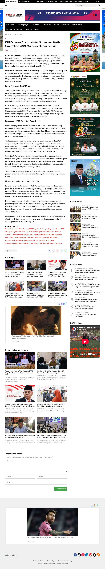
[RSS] (98, 555)
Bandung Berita (14, 50)
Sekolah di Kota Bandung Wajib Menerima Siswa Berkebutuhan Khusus (86, 300)
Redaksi (36, 561)
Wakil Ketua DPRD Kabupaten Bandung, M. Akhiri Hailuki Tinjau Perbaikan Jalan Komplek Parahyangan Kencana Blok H (91, 227)
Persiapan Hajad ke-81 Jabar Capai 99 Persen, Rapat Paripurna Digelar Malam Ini (33, 232)
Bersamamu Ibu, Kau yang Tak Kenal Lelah (85, 315)
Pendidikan (47, 25)
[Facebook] (75, 555)
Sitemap (69, 561)
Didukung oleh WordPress (46, 564)
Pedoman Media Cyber (48, 561)
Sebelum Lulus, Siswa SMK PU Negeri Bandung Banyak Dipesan (87, 293)
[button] (95, 5)
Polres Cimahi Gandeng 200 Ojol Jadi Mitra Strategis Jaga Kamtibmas (90, 217)
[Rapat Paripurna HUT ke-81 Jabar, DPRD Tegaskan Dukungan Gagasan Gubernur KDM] (14, 265)
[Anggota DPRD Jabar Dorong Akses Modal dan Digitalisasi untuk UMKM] (36, 286)
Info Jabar (10, 25)
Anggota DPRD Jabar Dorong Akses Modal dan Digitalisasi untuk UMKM (29, 240)
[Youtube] (90, 555)
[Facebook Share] (49, 251)
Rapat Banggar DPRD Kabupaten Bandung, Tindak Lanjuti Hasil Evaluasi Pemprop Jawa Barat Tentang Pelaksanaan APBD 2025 (90, 255)
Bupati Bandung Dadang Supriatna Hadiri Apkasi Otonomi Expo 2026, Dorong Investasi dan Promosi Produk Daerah (90, 245)
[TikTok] (94, 555)
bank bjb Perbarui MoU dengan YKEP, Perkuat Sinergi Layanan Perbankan (90, 208)
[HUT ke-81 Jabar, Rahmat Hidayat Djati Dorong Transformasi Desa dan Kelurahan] (57, 265)
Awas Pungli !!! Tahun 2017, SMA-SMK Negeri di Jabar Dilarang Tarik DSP (87, 286)
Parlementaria (77, 25)
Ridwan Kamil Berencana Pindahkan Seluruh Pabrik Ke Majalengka (87, 271)
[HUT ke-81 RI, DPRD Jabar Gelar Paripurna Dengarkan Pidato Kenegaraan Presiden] (57, 286)
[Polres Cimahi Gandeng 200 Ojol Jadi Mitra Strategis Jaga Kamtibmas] (75, 218)
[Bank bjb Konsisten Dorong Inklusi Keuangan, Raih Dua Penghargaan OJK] (75, 236)
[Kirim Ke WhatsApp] (65, 251)
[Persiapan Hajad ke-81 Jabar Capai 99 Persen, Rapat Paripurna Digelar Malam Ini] (36, 265)
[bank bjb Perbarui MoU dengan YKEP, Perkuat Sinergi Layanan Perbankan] (75, 208)
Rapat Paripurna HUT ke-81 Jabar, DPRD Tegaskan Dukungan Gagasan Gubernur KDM (34, 229)
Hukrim (36, 29)
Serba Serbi (66, 25)
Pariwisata (28, 29)
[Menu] (6, 5)
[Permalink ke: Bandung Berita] (7, 50)
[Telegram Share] (61, 251)
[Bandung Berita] (14, 15)
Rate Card (61, 561)
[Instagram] (83, 555)
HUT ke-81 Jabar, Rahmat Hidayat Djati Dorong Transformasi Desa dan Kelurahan (33, 235)
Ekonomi (56, 25)
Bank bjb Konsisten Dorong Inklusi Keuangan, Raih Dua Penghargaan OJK (39, 1)
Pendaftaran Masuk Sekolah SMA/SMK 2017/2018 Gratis (84, 308)
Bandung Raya (23, 25)
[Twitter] (79, 555)
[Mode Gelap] (99, 5)
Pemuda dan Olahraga (14, 29)
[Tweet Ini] (53, 251)
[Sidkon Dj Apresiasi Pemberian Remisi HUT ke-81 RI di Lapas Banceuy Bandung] (14, 286)
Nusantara (35, 25)
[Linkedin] (86, 555)
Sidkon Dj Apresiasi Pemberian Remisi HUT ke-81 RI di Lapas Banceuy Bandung (32, 237)
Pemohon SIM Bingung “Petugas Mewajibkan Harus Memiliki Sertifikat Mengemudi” (86, 278)
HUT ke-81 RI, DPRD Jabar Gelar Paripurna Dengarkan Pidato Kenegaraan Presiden (33, 243)
